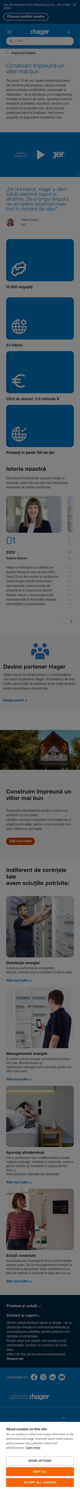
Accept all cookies (40, 1482)
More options (40, 1460)
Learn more (33, 1448)
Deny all (40, 1471)
